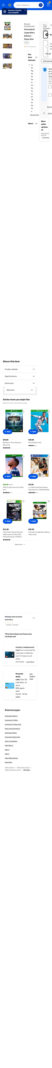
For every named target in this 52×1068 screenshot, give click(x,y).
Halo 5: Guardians (11, 741)
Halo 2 (7, 754)
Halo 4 (7, 750)
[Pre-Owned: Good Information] (47, 51)
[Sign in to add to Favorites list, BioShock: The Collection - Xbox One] (23, 411)
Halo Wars (8, 762)
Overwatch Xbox (11, 733)
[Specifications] (33, 376)
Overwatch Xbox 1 (11, 716)
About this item (11, 361)
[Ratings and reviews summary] (33, 617)
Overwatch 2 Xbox (11, 720)
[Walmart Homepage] (10, 5)
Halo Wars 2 (9, 745)
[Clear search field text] (37, 5)
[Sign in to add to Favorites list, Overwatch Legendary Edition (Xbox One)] (49, 501)
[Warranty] (31, 390)
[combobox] (29, 5)
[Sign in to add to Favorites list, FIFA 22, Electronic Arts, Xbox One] (23, 456)
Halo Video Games (11, 758)
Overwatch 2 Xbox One (13, 724)
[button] (30, 57)
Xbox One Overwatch (12, 728)
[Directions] (33, 383)
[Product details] (33, 369)
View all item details (37, 115)
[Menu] (4, 5)
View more (18, 544)
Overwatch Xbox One (12, 737)
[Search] (41, 5)
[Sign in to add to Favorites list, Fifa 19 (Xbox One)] (49, 411)
